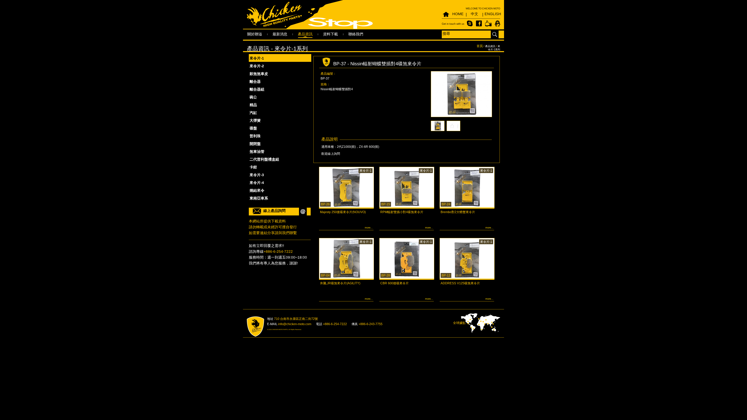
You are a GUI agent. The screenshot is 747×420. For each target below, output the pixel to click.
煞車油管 (257, 152)
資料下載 (330, 34)
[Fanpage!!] (488, 23)
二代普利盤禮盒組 (264, 159)
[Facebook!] (479, 23)
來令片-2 (257, 66)
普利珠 (255, 136)
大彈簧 (255, 120)
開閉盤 (255, 144)
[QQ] (497, 23)
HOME (458, 14)
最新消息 (280, 34)
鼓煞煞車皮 (259, 74)
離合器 (255, 82)
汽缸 (253, 113)
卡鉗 (253, 167)
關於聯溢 (254, 34)
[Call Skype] (470, 23)
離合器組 (257, 89)
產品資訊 (305, 34)
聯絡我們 (355, 34)
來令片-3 (257, 175)
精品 (253, 105)
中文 (474, 14)
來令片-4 (257, 183)
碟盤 (253, 128)
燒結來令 (257, 190)
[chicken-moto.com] (255, 326)
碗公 (253, 97)
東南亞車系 (259, 198)
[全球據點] (480, 322)
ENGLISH (491, 14)
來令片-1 (257, 58)
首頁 (480, 46)
